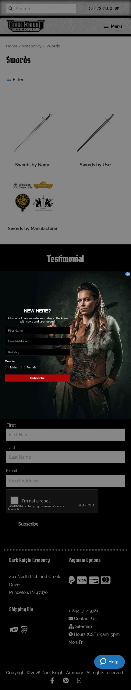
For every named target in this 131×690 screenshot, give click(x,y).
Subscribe (37, 377)
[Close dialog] (127, 274)
